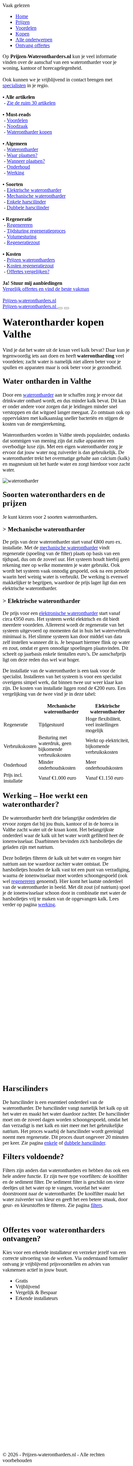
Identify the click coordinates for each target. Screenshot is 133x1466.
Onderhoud (18, 167)
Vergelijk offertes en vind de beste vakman (46, 289)
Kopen (22, 33)
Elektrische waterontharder (34, 190)
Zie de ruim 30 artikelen (31, 103)
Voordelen (25, 28)
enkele (50, 1143)
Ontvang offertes (32, 45)
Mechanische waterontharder (36, 196)
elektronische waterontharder (68, 613)
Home (21, 16)
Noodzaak (17, 126)
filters (96, 1205)
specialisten (14, 85)
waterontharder (38, 395)
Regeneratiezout (23, 242)
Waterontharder (22, 149)
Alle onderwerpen (33, 39)
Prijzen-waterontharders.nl (29, 300)
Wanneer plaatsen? (26, 161)
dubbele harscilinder (84, 1143)
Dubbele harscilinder (28, 207)
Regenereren (20, 225)
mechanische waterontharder (69, 547)
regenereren (23, 881)
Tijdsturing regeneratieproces (36, 231)
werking (46, 904)
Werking (15, 172)
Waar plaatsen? (22, 155)
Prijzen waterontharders (31, 260)
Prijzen (22, 22)
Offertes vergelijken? (28, 271)
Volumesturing (21, 236)
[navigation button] (60, 308)
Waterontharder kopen (29, 132)
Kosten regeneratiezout (30, 265)
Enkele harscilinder (26, 201)
